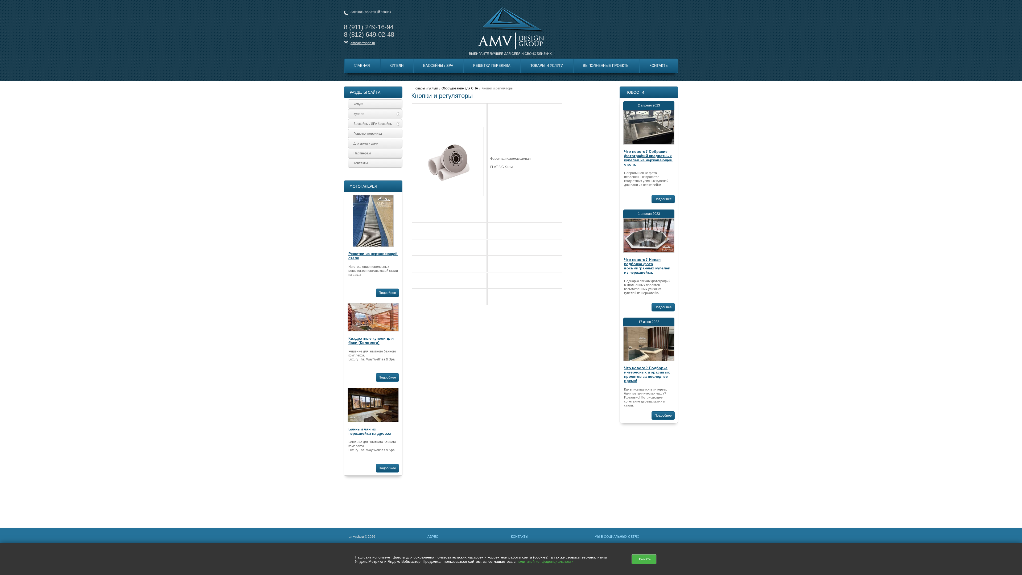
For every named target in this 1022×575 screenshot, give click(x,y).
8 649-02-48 (369, 34)
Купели (396, 66)
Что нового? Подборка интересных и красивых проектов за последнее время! (647, 374)
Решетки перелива (491, 66)
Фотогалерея (363, 186)
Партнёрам (362, 153)
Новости (634, 92)
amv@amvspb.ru (363, 43)
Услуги (358, 104)
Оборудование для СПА (460, 88)
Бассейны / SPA (438, 66)
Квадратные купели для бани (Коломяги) (371, 340)
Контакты (659, 66)
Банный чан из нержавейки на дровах (369, 431)
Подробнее (387, 293)
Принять (644, 559)
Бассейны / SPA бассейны (373, 124)
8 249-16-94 (369, 27)
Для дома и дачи (365, 143)
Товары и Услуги (546, 66)
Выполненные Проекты (606, 66)
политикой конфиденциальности (545, 561)
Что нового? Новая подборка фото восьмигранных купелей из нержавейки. (647, 265)
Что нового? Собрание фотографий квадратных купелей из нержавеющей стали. (648, 157)
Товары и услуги (426, 88)
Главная (362, 66)
